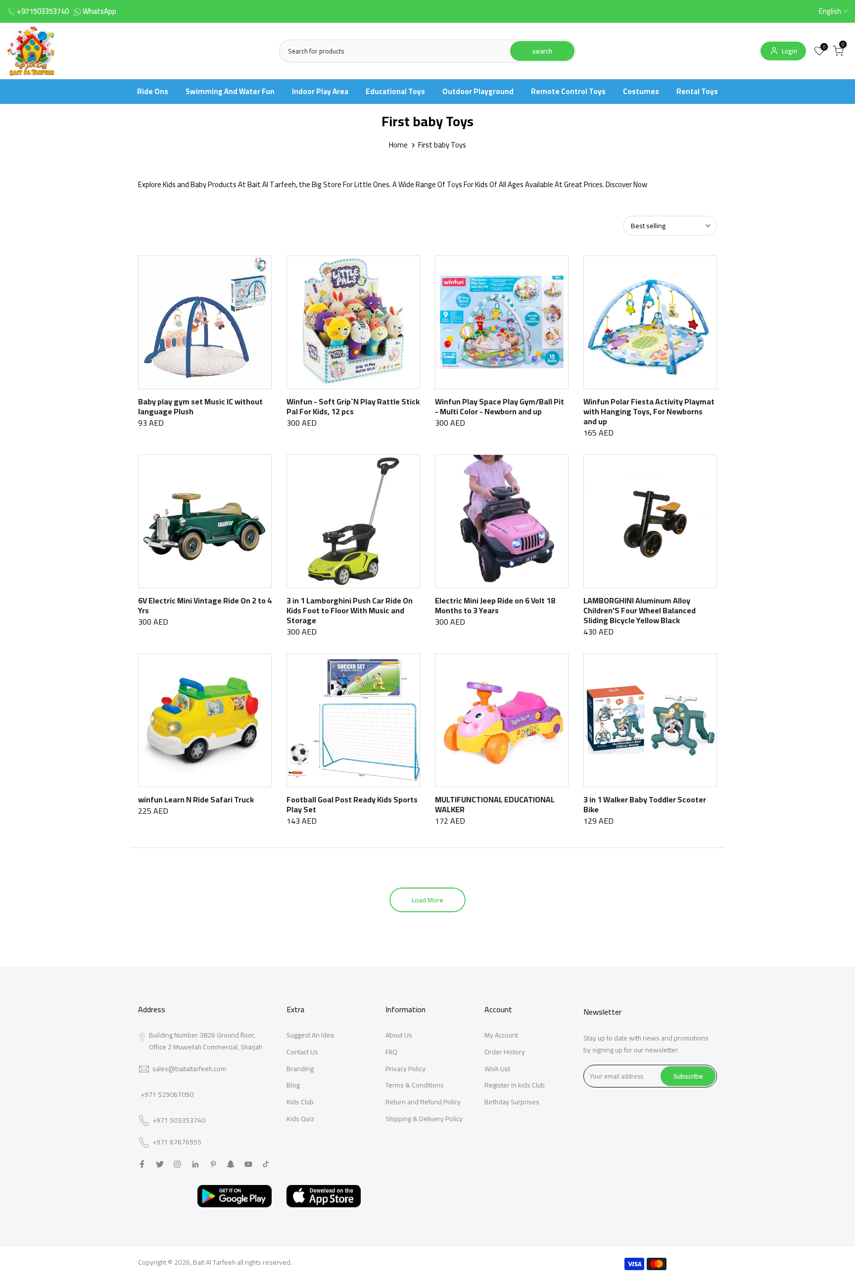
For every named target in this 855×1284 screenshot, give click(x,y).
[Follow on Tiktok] (265, 1164)
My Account (501, 1035)
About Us (398, 1035)
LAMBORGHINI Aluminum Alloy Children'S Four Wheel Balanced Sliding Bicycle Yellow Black (639, 610)
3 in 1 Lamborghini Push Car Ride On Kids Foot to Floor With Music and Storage (349, 610)
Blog (293, 1085)
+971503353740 (43, 11)
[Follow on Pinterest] (213, 1164)
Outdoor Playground (478, 91)
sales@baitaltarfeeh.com (189, 1068)
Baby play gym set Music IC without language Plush (200, 406)
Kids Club (300, 1101)
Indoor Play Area (320, 91)
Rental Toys (697, 91)
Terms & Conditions (414, 1085)
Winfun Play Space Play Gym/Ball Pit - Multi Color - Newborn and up (499, 406)
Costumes (641, 91)
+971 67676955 (176, 1142)
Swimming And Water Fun (230, 91)
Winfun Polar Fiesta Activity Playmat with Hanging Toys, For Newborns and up (648, 411)
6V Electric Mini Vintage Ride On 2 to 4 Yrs (205, 605)
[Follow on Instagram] (177, 1164)
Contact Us (302, 1051)
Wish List (497, 1068)
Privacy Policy (405, 1068)
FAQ (391, 1051)
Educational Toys (395, 91)
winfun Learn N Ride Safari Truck (196, 799)
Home (398, 145)
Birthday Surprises (511, 1101)
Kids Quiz (300, 1118)
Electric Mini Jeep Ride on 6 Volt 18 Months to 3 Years (495, 605)
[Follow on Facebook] (142, 1164)
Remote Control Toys (568, 91)
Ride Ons (152, 91)
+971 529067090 (167, 1094)
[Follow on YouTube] (248, 1164)
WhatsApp (99, 11)
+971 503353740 (178, 1121)
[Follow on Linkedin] (195, 1164)
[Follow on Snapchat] (231, 1164)
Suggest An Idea (310, 1035)
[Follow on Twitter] (160, 1164)
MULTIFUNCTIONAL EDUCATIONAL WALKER (495, 804)
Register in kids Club (514, 1085)
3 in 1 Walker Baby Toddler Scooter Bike (644, 804)
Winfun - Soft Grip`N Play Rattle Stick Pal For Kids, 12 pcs (353, 406)
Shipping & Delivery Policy (424, 1118)
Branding (300, 1068)
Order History (504, 1051)
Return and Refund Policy (423, 1101)
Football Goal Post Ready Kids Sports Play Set (352, 804)
